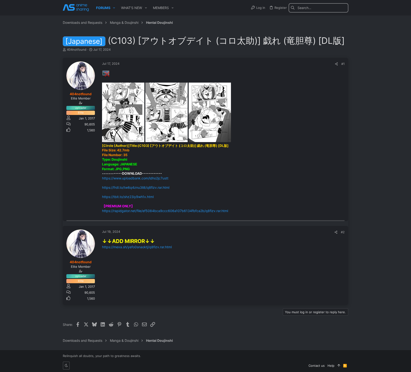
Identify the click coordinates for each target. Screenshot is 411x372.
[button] (114, 7)
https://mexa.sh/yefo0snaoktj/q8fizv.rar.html (137, 247)
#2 (343, 232)
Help (331, 365)
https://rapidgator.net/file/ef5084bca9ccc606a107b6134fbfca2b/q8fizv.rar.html (165, 211)
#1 (343, 64)
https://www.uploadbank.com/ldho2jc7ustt (135, 178)
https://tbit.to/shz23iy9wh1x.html (128, 197)
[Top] (339, 365)
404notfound (76, 49)
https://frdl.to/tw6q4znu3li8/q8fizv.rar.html (135, 187)
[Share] (336, 64)
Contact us (316, 365)
